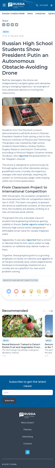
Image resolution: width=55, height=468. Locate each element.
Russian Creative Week (13, 13)
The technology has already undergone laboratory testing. (20, 351)
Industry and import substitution (20, 280)
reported (23, 156)
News (30, 13)
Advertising (27, 436)
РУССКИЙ (44, 5)
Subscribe (9, 401)
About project (27, 422)
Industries (40, 13)
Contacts (27, 443)
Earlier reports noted (33, 224)
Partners (27, 429)
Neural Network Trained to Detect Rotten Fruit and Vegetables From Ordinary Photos (21, 346)
